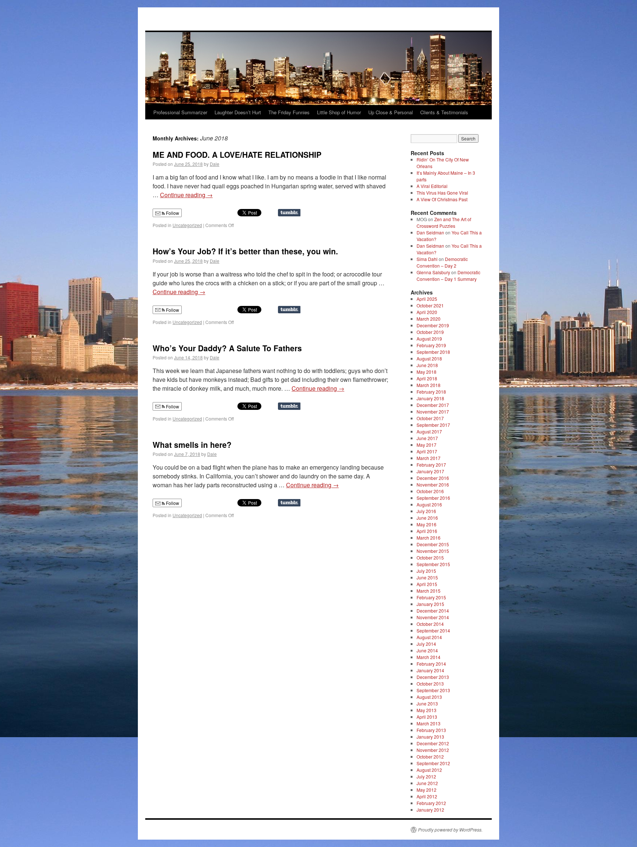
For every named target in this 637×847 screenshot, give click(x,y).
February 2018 (431, 391)
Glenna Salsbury (433, 272)
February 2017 (431, 464)
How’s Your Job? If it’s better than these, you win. (245, 251)
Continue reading (186, 195)
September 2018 (433, 352)
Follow (172, 213)
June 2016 (427, 518)
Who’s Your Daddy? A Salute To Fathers (227, 347)
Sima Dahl (427, 259)
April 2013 (427, 717)
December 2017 (433, 405)
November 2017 (433, 411)
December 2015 (433, 544)
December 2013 (433, 677)
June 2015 (427, 577)
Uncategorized (187, 225)
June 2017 (427, 438)
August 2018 (429, 358)
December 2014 (433, 610)
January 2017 (430, 471)
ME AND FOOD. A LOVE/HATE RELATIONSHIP (237, 154)
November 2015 (433, 551)
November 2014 (433, 617)
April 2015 (427, 584)
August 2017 (429, 431)
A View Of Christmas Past (442, 199)
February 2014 (431, 663)
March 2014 (429, 657)
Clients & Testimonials (444, 112)
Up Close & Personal (390, 112)
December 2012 (433, 743)
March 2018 (429, 385)
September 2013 (433, 690)
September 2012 (433, 763)
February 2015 (431, 597)
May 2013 (426, 710)
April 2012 (427, 796)
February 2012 (431, 803)
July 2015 (426, 571)
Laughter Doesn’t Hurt (238, 112)
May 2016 (426, 524)
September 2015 (433, 564)
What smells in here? (192, 444)
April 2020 (427, 312)
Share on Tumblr (289, 212)
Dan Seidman (430, 232)
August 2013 (429, 697)
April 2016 (427, 531)
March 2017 (429, 458)
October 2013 (430, 683)
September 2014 (433, 630)
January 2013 (430, 736)
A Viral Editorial (432, 186)
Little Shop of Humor (339, 112)
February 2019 (431, 345)
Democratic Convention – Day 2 (442, 262)
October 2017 (430, 418)
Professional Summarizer (180, 112)
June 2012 (427, 783)
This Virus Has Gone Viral (442, 192)
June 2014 (427, 650)
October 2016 (430, 491)
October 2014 (430, 624)
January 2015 (430, 604)
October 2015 (430, 557)
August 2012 (429, 770)
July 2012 (426, 776)
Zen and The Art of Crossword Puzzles (444, 222)
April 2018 (427, 378)
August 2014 (429, 637)
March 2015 (429, 591)
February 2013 (431, 730)
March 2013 (429, 723)
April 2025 (427, 299)
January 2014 (430, 670)
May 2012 (426, 790)
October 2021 (430, 305)
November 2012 (433, 750)
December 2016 (433, 478)
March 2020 (429, 319)
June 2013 (427, 703)
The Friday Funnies (289, 112)
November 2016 (433, 484)
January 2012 (430, 809)
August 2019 (429, 338)
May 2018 (426, 372)
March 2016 (429, 537)
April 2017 (427, 451)
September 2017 (433, 425)
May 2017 (426, 445)
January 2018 (430, 398)
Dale (214, 164)
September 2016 (433, 498)
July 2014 (426, 644)
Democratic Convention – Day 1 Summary (448, 275)
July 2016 (426, 511)
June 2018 (427, 365)
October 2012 (430, 756)
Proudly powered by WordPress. (450, 830)
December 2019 (433, 325)
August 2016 (429, 504)
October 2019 (430, 332)
